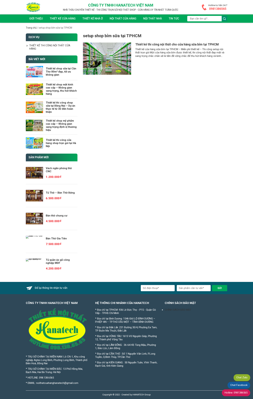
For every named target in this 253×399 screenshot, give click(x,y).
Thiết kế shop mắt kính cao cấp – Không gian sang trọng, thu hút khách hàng (61, 89)
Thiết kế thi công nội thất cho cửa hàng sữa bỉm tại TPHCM (177, 44)
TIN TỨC (174, 18)
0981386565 (217, 9)
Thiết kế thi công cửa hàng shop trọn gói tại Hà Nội (61, 143)
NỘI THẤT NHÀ (152, 18)
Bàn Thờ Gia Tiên (56, 238)
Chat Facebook (238, 385)
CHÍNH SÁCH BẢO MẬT (178, 309)
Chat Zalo (241, 377)
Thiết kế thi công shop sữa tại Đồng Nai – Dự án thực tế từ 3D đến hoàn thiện (60, 107)
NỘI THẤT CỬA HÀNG (123, 18)
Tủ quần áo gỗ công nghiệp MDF (58, 261)
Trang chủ (31, 27)
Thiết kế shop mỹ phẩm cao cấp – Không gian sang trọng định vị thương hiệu (61, 125)
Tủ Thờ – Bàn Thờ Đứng (60, 192)
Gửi (220, 288)
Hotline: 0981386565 (236, 392)
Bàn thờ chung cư (56, 215)
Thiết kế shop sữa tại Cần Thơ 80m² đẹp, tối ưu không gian (61, 71)
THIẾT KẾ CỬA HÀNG (63, 18)
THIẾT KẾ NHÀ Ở (92, 18)
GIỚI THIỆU (36, 18)
